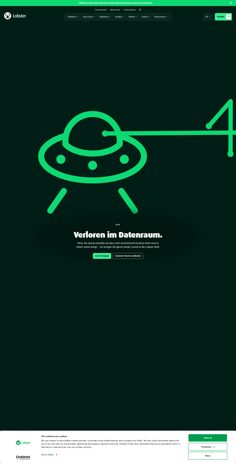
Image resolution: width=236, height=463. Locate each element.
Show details (47, 454)
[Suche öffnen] (140, 10)
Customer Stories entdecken (128, 256)
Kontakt (220, 16)
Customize (206, 447)
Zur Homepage (102, 256)
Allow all (208, 438)
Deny (207, 456)
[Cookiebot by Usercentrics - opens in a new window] (23, 458)
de (206, 17)
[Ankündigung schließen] (230, 3)
